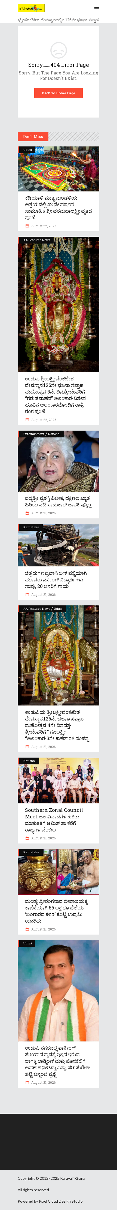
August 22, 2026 (43, 226)
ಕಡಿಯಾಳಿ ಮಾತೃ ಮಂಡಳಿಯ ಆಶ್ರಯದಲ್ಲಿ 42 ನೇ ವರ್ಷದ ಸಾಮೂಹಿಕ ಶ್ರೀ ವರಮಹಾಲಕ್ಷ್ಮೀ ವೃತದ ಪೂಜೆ (58, 207)
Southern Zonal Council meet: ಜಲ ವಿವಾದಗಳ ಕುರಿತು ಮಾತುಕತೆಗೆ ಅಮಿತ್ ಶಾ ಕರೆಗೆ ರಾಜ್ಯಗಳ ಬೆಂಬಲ (54, 820)
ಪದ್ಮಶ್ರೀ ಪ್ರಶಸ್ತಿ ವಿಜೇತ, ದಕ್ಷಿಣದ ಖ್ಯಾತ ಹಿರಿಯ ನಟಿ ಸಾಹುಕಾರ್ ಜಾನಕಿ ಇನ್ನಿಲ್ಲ (58, 501)
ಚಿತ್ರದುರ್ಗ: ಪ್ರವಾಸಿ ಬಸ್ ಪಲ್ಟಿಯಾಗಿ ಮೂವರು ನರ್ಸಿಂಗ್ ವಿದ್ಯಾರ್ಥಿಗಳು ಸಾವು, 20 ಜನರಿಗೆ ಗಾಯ (56, 579)
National (54, 434)
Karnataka (31, 527)
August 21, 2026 (43, 513)
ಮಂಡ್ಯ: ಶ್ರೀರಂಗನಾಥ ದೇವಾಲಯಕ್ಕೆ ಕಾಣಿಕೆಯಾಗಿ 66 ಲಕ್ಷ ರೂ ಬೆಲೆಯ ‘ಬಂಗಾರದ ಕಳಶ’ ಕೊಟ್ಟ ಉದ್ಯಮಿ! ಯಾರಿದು (56, 911)
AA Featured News (36, 240)
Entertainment (33, 434)
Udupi (27, 150)
